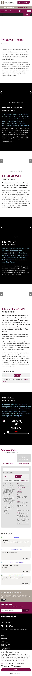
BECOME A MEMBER (23, 2)
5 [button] (14, 102)
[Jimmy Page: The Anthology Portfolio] (16, 580)
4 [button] (13, 102)
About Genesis (4, 645)
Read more (21, 660)
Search (13, 11)
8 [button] (18, 102)
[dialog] (16, 663)
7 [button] (17, 102)
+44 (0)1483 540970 (6, 622)
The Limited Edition (8, 463)
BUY (27, 14)
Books (2, 635)
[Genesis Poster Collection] (16, 555)
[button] (16, 673)
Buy (18, 375)
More (3, 599)
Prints (2, 636)
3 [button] (12, 102)
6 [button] (15, 171)
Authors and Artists (5, 642)
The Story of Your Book (5, 644)
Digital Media (4, 638)
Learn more (24, 480)
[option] (16, 25)
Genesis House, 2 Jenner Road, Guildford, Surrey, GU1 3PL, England (14, 629)
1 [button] (9, 102)
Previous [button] (1, 92)
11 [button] (22, 102)
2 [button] (10, 171)
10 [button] (21, 102)
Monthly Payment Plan (5, 648)
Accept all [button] (16, 669)
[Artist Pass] (16, 543)
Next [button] (30, 92)
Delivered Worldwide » (22, 7)
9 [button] (19, 102)
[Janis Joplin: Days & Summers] (16, 568)
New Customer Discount (6, 646)
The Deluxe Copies (24, 463)
